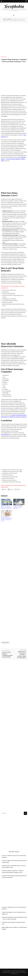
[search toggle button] (26, 1)
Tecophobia (14, 6)
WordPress (24, 972)
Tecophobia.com (5, 434)
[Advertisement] (14, 40)
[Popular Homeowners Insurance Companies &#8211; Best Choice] (18, 502)
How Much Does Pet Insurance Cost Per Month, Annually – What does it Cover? (6, 519)
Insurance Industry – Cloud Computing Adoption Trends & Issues (13, 158)
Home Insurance (5, 642)
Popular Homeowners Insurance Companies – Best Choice (18, 507)
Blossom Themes (12, 972)
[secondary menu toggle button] (1, 1)
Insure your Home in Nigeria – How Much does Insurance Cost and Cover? (6, 507)
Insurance (4, 57)
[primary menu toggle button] (14, 15)
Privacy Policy (14, 973)
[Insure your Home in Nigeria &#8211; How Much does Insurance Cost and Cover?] (6, 502)
